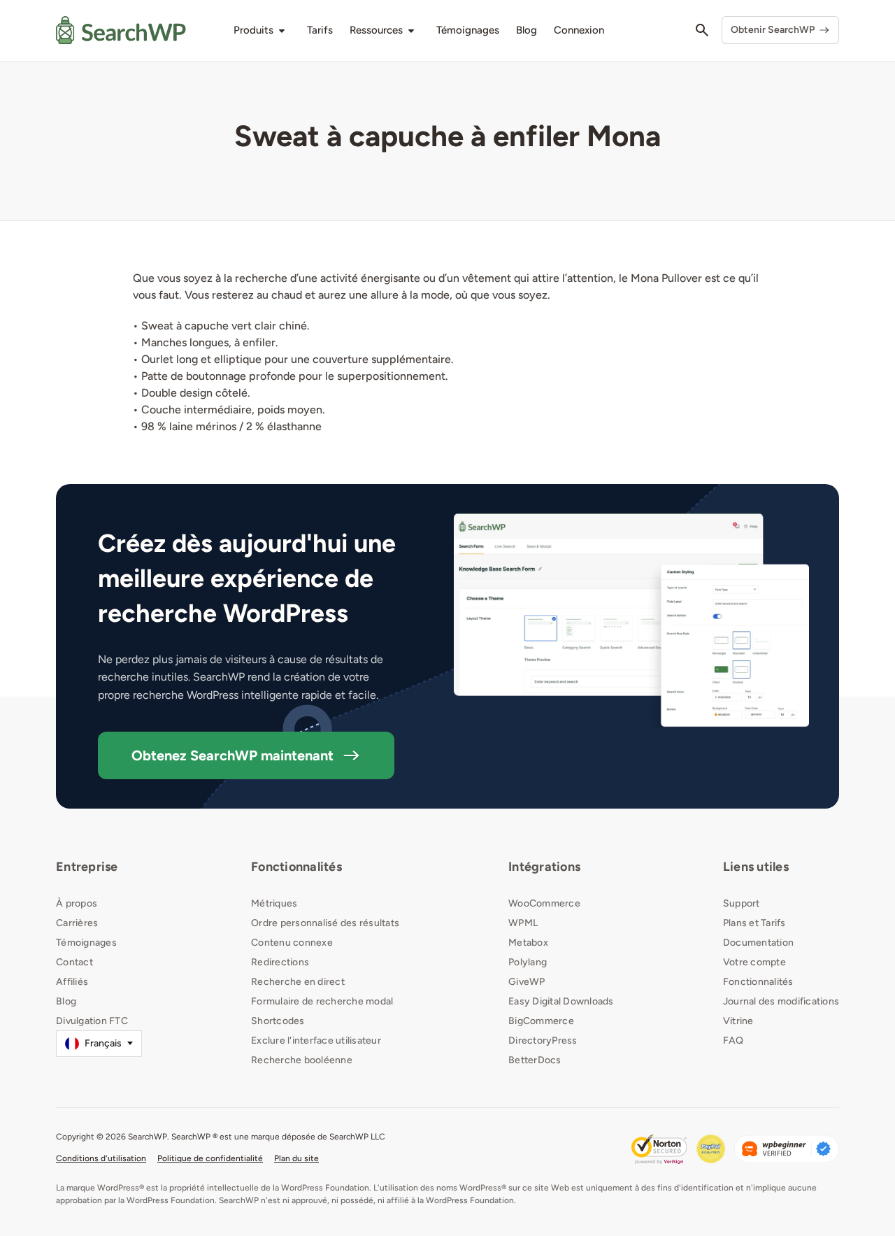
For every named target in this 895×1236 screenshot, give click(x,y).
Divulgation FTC (92, 1021)
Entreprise (87, 866)
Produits (253, 30)
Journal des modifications (781, 1001)
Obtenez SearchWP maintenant (232, 755)
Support (741, 903)
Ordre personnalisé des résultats (325, 923)
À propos (76, 903)
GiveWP (526, 982)
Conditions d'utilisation (101, 1158)
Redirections (280, 962)
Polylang (527, 962)
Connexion (579, 30)
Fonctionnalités (296, 866)
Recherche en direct (298, 982)
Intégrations (544, 866)
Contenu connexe (292, 943)
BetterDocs (534, 1060)
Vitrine (738, 1021)
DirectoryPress (543, 1040)
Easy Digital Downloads (561, 1001)
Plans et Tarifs (754, 923)
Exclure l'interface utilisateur (316, 1040)
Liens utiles (756, 866)
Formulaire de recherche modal (322, 1001)
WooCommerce (544, 903)
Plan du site (296, 1158)
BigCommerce (541, 1021)
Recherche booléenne (301, 1060)
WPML (523, 923)
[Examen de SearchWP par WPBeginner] (786, 1149)
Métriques (274, 903)
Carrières (77, 923)
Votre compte (754, 962)
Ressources (376, 30)
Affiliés (72, 982)
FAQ (733, 1040)
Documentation (758, 943)
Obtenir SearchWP (773, 30)
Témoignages (86, 943)
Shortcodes (278, 1021)
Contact (74, 962)
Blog (66, 1001)
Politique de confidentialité (210, 1158)
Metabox (528, 943)
